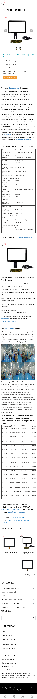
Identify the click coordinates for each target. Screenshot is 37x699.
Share (5, 698)
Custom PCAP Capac (9, 648)
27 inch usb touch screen (19, 517)
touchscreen (8, 134)
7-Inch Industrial (8, 636)
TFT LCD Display (7, 611)
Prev (5, 30)
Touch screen (14, 88)
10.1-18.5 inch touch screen (11, 600)
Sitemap (28, 690)
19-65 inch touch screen (10, 603)
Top (32, 698)
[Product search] (33, 618)
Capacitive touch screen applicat (13, 607)
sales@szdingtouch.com (23, 139)
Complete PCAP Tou (9, 644)
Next (31, 30)
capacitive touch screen (10, 509)
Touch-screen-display (9, 592)
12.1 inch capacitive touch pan (27, 553)
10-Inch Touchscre (9, 632)
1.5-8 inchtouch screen (9, 596)
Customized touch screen (10, 588)
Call (14, 698)
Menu (23, 698)
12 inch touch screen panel (28, 575)
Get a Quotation (11, 78)
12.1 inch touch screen (9, 552)
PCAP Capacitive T (9, 640)
